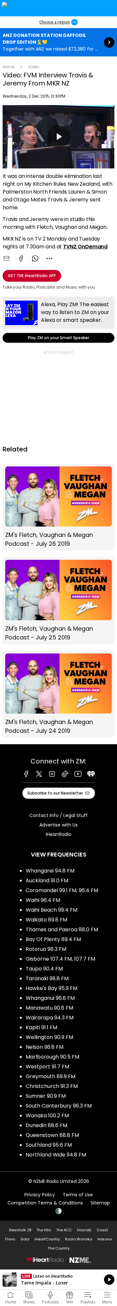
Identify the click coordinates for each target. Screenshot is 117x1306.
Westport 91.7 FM (47, 1066)
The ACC (64, 1230)
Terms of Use (78, 1194)
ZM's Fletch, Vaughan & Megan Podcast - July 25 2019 (58, 600)
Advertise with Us (58, 825)
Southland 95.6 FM (49, 1145)
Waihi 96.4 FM (43, 900)
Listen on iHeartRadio (58, 1279)
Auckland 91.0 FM (47, 880)
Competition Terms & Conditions (45, 1203)
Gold (24, 1239)
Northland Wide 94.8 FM (56, 1154)
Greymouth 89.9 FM (50, 1076)
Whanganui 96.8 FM (50, 998)
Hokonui (105, 1239)
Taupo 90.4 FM (44, 968)
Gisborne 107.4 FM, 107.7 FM (60, 959)
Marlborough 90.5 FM (52, 1057)
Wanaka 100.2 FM (47, 1115)
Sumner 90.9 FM (46, 1096)
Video (33, 67)
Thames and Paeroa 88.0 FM (62, 929)
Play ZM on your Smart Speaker (58, 320)
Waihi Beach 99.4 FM (51, 910)
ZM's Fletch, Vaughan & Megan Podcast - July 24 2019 (58, 694)
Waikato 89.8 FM (46, 919)
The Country (59, 1248)
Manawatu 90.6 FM (49, 1008)
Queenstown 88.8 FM (52, 1135)
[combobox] (49, 258)
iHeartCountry (47, 1239)
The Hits (43, 1230)
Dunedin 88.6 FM (46, 1125)
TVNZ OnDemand (85, 246)
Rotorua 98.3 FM (46, 949)
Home (8, 67)
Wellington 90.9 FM (49, 1037)
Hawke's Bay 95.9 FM (51, 988)
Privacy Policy (39, 1194)
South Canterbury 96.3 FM (59, 1105)
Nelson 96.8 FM (44, 1047)
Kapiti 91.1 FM (41, 1027)
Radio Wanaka (78, 1239)
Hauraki (84, 1230)
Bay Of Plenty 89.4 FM (53, 939)
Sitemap (100, 1203)
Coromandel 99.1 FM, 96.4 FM (62, 890)
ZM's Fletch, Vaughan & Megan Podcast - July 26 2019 (58, 507)
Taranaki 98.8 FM (47, 978)
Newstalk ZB (20, 1230)
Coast (102, 1230)
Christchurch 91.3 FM (52, 1086)
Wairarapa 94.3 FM (49, 1017)
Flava (10, 1239)
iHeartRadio (59, 834)
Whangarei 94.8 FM (50, 870)
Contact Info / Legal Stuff (58, 815)
